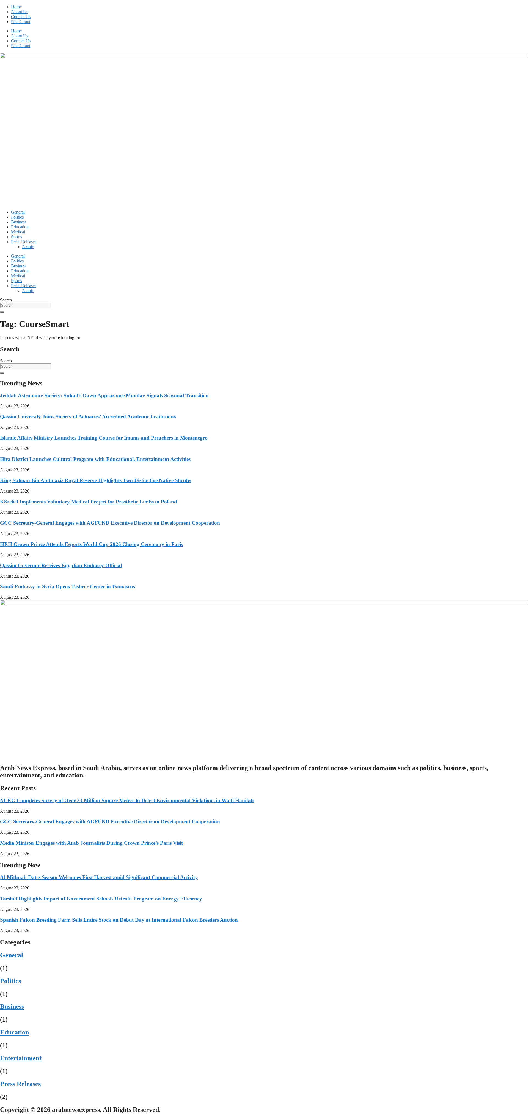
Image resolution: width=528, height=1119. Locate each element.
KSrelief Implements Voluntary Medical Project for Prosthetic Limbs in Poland (88, 502)
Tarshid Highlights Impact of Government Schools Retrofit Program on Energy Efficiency (101, 899)
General (18, 212)
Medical (18, 232)
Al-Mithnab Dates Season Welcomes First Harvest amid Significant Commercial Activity (99, 877)
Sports (16, 236)
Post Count (20, 21)
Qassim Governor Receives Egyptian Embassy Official (61, 565)
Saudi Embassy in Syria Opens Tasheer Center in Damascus (67, 586)
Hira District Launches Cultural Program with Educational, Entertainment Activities (95, 459)
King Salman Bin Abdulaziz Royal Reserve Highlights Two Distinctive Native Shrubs (95, 480)
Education (20, 227)
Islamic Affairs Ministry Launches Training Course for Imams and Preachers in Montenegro (104, 438)
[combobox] (25, 305)
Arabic (28, 246)
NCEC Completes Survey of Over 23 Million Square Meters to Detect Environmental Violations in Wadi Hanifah (127, 800)
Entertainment (21, 1058)
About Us (19, 11)
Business (18, 222)
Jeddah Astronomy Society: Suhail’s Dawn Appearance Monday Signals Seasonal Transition (104, 395)
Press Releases (23, 241)
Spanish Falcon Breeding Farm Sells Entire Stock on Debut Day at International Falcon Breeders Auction (119, 920)
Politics (17, 217)
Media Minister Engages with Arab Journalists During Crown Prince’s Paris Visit (91, 843)
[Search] (2, 312)
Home (16, 6)
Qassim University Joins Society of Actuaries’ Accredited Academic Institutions (88, 416)
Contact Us (21, 16)
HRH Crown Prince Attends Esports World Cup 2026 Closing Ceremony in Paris (91, 544)
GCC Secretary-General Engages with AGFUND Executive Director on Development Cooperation (110, 523)
